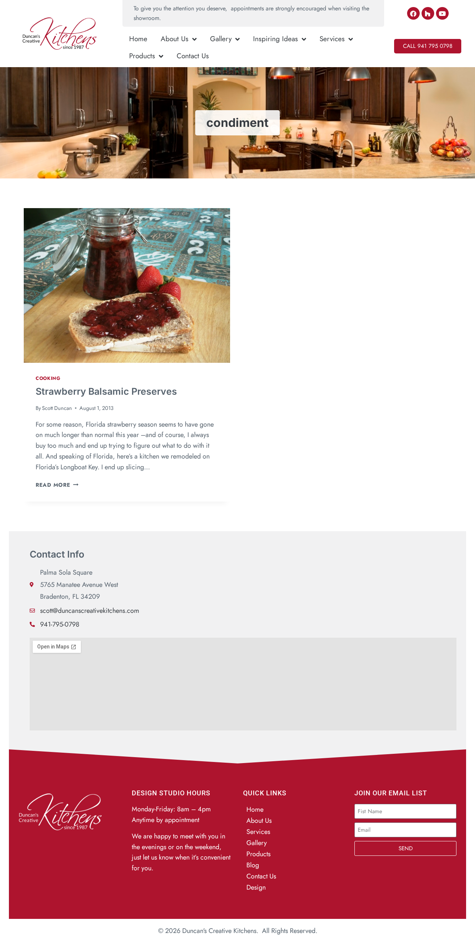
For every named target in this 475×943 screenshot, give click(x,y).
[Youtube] (442, 13)
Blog (252, 865)
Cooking (48, 378)
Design (256, 887)
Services (332, 39)
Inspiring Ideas (275, 39)
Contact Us (193, 56)
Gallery (221, 39)
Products (142, 56)
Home (138, 39)
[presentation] (127, 285)
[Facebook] (413, 13)
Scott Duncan (57, 408)
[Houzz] (428, 13)
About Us (175, 39)
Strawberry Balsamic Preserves (106, 391)
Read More (57, 485)
